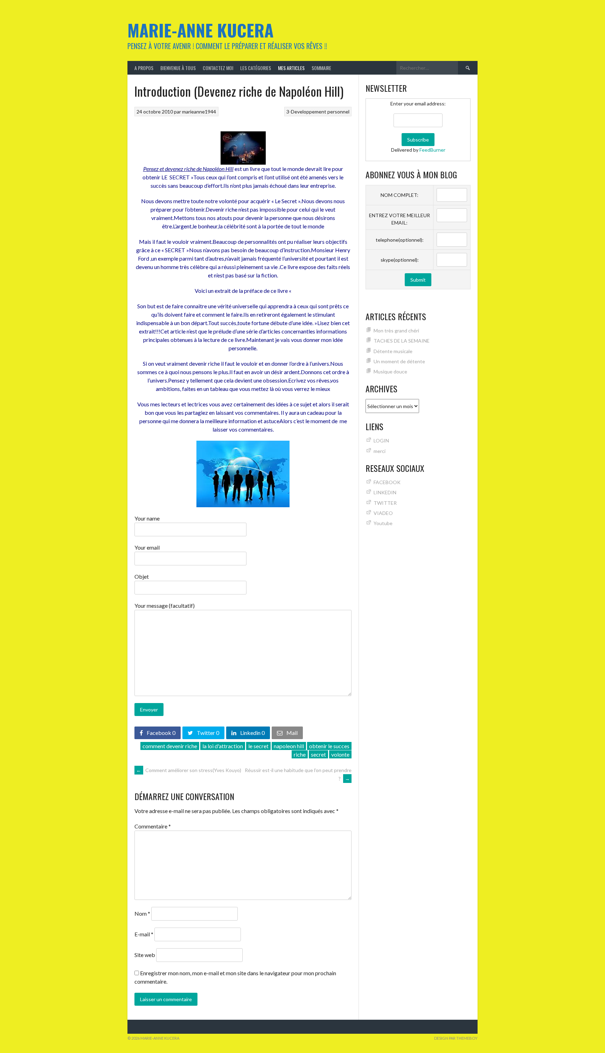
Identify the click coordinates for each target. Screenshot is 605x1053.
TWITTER (385, 503)
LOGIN (381, 440)
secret (318, 754)
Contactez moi (218, 67)
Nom (142, 913)
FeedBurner (432, 150)
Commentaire (152, 826)
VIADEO (383, 513)
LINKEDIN (385, 492)
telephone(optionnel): (400, 240)
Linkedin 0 (252, 732)
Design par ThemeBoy (456, 1038)
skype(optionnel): (400, 260)
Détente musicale (393, 351)
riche (300, 754)
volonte (340, 754)
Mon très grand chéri (396, 330)
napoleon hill (289, 746)
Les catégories (255, 67)
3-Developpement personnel (317, 112)
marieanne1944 (199, 112)
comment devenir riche (169, 746)
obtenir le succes (329, 746)
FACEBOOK (387, 482)
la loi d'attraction (222, 746)
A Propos (143, 67)
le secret (258, 746)
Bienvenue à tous (178, 67)
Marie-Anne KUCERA (200, 30)
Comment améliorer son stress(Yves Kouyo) (188, 770)
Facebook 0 (160, 732)
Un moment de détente (399, 361)
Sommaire (321, 67)
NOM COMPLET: (399, 195)
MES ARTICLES (291, 67)
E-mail (143, 934)
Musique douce (390, 371)
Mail (291, 732)
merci (379, 451)
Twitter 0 (207, 732)
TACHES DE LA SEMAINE (402, 341)
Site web (144, 954)
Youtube (383, 523)
